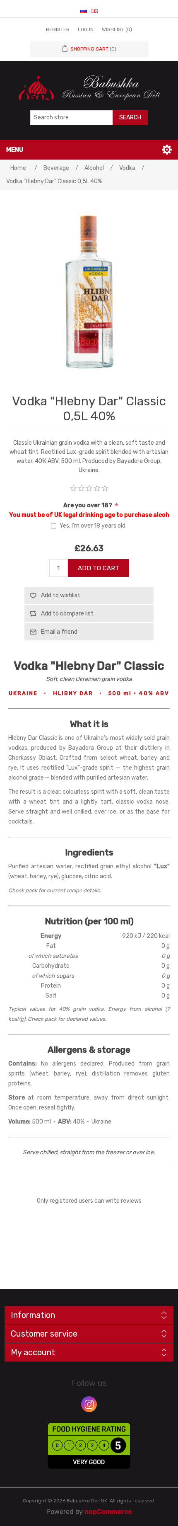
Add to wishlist (60, 595)
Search (130, 117)
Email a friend (59, 631)
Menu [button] (14, 149)
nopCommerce (108, 1512)
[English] (94, 10)
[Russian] (84, 10)
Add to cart (98, 568)
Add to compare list (67, 613)
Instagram (89, 1404)
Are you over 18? (88, 505)
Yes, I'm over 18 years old (92, 525)
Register (58, 29)
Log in (86, 29)
